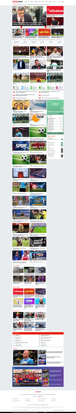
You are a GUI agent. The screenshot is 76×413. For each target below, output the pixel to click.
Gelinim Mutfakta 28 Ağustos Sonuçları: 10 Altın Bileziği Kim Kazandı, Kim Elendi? (20, 207)
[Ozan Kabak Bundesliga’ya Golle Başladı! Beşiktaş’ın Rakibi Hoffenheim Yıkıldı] (20, 132)
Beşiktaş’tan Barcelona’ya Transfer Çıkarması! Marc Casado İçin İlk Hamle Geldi (37, 248)
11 (29, 26)
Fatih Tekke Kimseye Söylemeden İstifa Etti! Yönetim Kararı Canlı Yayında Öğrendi (20, 221)
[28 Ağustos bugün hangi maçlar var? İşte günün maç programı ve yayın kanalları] (38, 228)
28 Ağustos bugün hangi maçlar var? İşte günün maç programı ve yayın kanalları (37, 235)
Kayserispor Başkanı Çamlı (45, 95)
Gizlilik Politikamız (41, 412)
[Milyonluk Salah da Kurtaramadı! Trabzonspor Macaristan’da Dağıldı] (20, 242)
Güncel (25, 1)
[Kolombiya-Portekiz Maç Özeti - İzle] (46, 379)
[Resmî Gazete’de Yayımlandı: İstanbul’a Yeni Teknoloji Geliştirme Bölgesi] (20, 173)
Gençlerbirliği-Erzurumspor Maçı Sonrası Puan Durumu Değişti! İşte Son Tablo (19, 166)
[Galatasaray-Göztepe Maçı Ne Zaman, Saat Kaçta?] (38, 159)
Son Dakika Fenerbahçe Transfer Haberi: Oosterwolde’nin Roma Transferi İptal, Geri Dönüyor (37, 221)
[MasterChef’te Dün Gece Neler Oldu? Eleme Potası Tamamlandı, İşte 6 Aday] (38, 173)
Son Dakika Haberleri (42, 400)
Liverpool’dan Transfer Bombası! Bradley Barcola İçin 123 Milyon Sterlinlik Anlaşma (20, 153)
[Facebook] (33, 396)
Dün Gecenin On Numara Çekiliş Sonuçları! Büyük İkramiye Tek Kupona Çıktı (26, 88)
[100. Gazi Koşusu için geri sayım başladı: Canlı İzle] (46, 375)
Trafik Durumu (54, 398)
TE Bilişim (58, 410)
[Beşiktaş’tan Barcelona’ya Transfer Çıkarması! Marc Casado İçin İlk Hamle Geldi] (38, 242)
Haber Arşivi (54, 400)
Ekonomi (32, 1)
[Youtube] (39, 396)
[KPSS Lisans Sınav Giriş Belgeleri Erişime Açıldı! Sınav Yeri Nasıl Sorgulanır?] (38, 118)
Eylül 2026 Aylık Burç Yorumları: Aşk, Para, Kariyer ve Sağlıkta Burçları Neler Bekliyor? (60, 88)
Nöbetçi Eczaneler (15, 398)
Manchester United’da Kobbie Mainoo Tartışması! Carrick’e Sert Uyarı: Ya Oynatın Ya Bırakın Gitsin (37, 139)
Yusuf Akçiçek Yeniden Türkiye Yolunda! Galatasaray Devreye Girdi (34, 88)
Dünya (46, 1)
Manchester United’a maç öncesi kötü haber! (36, 152)
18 (40, 26)
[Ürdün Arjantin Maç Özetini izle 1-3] (46, 384)
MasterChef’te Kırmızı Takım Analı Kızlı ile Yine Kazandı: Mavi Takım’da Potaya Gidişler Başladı (20, 262)
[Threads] (42, 396)
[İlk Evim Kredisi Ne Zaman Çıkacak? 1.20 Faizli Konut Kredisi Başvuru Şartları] (38, 201)
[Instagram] (36, 396)
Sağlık (43, 1)
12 (31, 26)
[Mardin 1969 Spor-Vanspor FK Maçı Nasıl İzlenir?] (20, 118)
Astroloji (50, 1)
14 (34, 26)
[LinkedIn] (38, 396)
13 (32, 26)
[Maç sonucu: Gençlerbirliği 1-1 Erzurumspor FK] (20, 187)
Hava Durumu (28, 398)
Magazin (36, 1)
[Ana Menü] (63, 2)
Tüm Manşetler (28, 400)
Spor (28, 1)
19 (42, 26)
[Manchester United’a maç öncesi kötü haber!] (38, 146)
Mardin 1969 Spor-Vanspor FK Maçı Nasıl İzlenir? (43, 88)
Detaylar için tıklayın (55, 133)
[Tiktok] (41, 396)
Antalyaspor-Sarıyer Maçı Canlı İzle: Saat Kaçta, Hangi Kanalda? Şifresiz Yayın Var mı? (37, 194)
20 (44, 26)
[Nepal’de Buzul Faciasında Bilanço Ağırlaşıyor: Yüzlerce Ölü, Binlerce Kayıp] (38, 105)
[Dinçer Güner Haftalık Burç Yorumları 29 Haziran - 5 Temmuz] (42, 357)
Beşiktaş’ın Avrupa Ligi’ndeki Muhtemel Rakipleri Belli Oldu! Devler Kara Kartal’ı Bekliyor (20, 235)
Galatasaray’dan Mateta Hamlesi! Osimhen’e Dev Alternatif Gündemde (52, 88)
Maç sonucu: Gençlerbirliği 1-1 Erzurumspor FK (20, 193)
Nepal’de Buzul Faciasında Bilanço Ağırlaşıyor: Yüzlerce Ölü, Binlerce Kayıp (36, 112)
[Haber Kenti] (17, 1)
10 (27, 26)
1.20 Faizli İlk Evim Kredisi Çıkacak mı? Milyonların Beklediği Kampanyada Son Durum (17, 88)
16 (37, 26)
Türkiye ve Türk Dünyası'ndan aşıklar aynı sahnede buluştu (27, 4)
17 (39, 26)
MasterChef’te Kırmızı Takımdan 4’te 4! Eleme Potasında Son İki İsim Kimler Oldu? (19, 112)
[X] (35, 396)
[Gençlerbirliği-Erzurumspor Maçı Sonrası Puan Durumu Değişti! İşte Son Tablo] (20, 159)
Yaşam (40, 1)
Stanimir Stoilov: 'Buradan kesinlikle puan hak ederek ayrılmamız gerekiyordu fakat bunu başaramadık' (45, 39)
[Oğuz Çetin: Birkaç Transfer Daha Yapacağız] (38, 255)
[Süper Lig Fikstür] (62, 136)
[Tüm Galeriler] (62, 348)
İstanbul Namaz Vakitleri (42, 398)
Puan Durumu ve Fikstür (16, 400)
